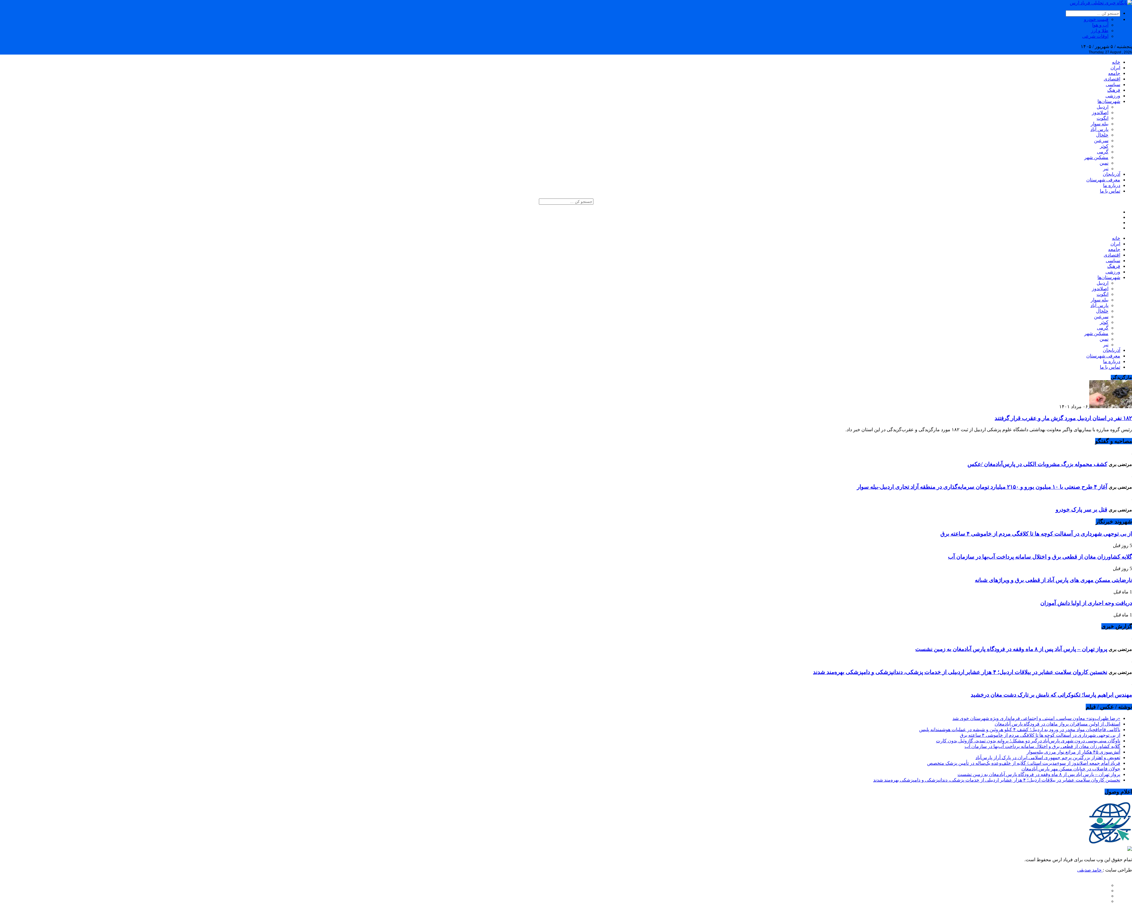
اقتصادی (1112, 78)
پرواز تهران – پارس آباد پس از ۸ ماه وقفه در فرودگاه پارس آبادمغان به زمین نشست (1011, 649)
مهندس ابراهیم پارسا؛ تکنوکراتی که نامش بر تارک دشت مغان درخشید (1051, 695)
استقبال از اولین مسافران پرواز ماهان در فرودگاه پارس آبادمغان (1057, 723)
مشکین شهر (1096, 157)
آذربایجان (1111, 174)
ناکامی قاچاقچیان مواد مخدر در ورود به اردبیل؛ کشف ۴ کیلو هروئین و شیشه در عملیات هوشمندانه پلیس (1019, 729)
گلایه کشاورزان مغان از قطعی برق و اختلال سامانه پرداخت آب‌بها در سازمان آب (1040, 557)
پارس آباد (1099, 129)
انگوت (1102, 118)
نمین (1104, 162)
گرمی (1102, 151)
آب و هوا (1100, 24)
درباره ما (1111, 185)
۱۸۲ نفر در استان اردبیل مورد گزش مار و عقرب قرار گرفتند (1063, 418)
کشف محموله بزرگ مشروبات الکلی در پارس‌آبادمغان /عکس (1037, 464)
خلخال (1102, 134)
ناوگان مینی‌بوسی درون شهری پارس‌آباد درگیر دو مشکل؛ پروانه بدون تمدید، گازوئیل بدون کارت (1028, 740)
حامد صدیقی (1090, 869)
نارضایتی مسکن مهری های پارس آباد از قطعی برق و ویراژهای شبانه (1053, 580)
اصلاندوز (1100, 112)
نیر (1105, 168)
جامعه (1114, 73)
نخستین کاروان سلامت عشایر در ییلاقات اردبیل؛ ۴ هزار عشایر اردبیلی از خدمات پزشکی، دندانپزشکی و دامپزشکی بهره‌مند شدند (960, 672)
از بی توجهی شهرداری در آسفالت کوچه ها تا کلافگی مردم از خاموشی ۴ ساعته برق (1036, 534)
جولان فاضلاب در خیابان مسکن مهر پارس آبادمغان (1070, 768)
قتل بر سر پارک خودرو (1081, 509)
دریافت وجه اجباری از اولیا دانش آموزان (1086, 603)
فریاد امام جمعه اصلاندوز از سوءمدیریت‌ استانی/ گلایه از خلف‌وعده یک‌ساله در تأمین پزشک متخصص (1023, 763)
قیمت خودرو (1096, 19)
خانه (1116, 62)
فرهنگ (1113, 90)
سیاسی (1113, 84)
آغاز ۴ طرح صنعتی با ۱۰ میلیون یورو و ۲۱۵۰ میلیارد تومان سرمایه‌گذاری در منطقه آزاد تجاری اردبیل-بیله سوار (982, 487)
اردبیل (1102, 106)
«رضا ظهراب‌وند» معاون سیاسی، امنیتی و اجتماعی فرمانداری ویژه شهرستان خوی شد (1036, 718)
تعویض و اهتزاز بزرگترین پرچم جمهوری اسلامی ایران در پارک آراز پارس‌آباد (1047, 757)
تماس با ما (1110, 190)
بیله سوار (1099, 123)
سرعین (1101, 140)
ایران (1115, 67)
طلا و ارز (1099, 30)
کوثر (1104, 146)
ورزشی (1112, 95)
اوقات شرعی (1095, 36)
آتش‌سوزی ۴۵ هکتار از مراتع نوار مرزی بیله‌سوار (1073, 751)
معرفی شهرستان (1103, 179)
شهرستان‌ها (1109, 101)
